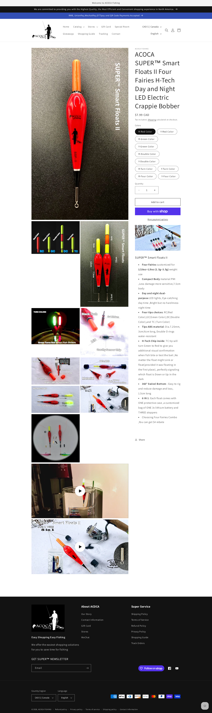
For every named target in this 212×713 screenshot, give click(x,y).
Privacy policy (76, 709)
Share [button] (142, 439)
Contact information (129, 709)
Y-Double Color (147, 161)
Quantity (139, 183)
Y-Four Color (168, 176)
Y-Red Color (167, 131)
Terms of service (93, 709)
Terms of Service (140, 619)
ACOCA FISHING (45, 709)
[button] (78, 26)
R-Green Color (146, 139)
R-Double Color (147, 153)
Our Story (86, 614)
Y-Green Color (146, 146)
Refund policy (61, 709)
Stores (84, 631)
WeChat (85, 637)
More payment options (158, 219)
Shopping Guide (139, 637)
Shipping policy (110, 709)
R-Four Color (145, 176)
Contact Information (92, 619)
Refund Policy (138, 625)
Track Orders (138, 643)
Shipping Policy (139, 614)
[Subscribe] (87, 668)
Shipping (152, 119)
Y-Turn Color (168, 168)
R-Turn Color (145, 168)
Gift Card (86, 625)
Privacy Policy (138, 631)
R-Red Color (145, 131)
